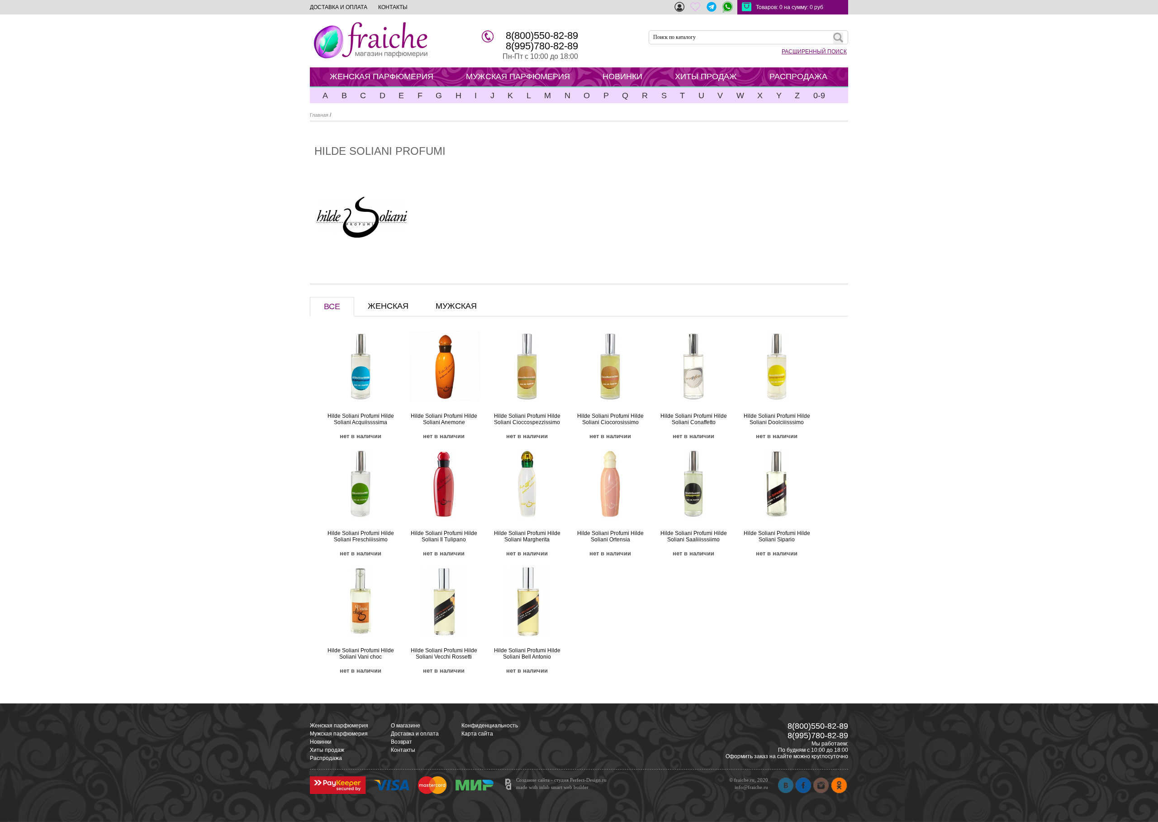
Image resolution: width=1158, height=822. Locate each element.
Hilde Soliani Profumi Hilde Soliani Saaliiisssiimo (693, 536)
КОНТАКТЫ (393, 7)
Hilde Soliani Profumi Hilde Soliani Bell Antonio (527, 653)
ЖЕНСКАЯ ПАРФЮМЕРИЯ (381, 76)
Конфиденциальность (489, 725)
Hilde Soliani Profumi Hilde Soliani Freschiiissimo (360, 536)
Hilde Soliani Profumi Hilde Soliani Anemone (444, 419)
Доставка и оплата (415, 734)
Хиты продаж (327, 750)
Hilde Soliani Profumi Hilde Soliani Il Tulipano (444, 536)
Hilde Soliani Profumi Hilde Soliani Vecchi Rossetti (444, 653)
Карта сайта (477, 734)
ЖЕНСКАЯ (388, 306)
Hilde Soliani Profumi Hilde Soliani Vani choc (360, 653)
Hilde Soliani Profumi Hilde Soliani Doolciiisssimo (777, 419)
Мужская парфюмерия (339, 734)
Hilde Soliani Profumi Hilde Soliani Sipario (777, 536)
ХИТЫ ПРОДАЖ (706, 76)
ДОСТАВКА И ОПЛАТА (338, 7)
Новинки (321, 742)
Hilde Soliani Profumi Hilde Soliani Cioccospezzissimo (527, 419)
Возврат (401, 742)
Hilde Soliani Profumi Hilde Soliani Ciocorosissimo (610, 419)
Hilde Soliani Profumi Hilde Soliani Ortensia (610, 536)
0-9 (819, 95)
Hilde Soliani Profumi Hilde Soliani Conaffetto (693, 419)
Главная (319, 115)
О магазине (405, 725)
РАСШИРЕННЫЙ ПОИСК (814, 51)
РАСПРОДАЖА (798, 76)
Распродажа (326, 758)
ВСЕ (332, 306)
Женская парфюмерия (339, 725)
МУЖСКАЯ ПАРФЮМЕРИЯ (518, 76)
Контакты (403, 750)
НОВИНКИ (622, 76)
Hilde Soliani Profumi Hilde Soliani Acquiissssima (360, 419)
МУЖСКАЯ (456, 306)
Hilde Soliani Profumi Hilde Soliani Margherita (527, 536)
